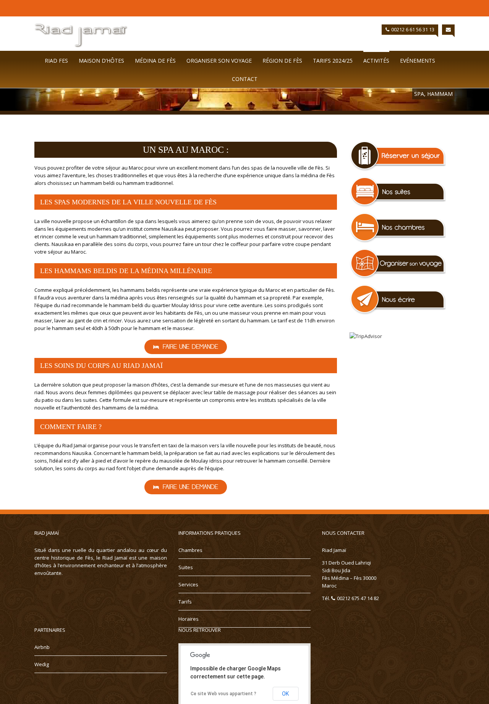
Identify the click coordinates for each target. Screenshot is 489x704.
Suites (185, 567)
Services (188, 584)
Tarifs (185, 601)
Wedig (41, 664)
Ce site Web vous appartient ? (223, 693)
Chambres (190, 550)
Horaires (188, 618)
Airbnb (42, 647)
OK (285, 694)
